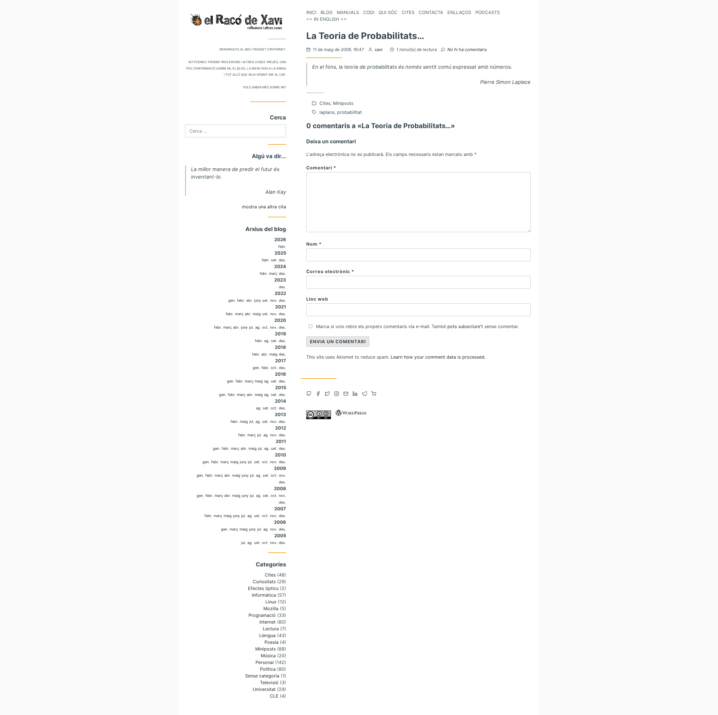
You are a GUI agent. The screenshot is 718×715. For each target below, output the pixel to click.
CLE (274, 696)
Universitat (264, 689)
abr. (249, 300)
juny (257, 300)
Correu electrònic (330, 271)
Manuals (348, 12)
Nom (314, 244)
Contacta (431, 12)
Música (268, 655)
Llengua (267, 635)
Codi (368, 12)
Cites (270, 575)
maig (257, 314)
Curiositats (264, 581)
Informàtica (264, 595)
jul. (251, 327)
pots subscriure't (465, 326)
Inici (311, 12)
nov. (273, 300)
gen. (232, 300)
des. (282, 260)
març (273, 273)
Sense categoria (262, 676)
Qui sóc (388, 12)
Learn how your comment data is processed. (438, 357)
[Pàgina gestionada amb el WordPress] (350, 417)
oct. (265, 327)
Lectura (271, 628)
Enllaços (459, 12)
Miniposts (265, 649)
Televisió (269, 682)
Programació (262, 615)
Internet (267, 622)
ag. (258, 327)
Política (268, 669)
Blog (327, 12)
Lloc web (317, 299)
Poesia (271, 642)
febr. (282, 247)
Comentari (321, 167)
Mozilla (271, 608)
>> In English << (326, 19)
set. (274, 260)
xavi (379, 49)
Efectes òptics (263, 588)
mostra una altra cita (264, 206)
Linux (271, 602)
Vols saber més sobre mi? (264, 86)
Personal (265, 662)
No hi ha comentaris (467, 49)
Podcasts (487, 12)
